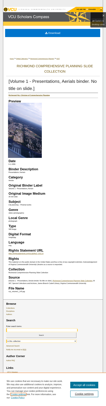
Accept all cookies (84, 385)
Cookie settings (18, 394)
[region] (53, 389)
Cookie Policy (18, 397)
